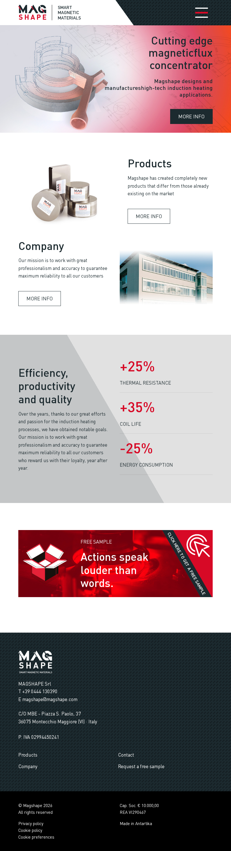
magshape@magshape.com (49, 699)
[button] (198, 545)
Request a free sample (141, 766)
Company (27, 766)
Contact (126, 755)
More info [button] (191, 116)
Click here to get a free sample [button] (186, 563)
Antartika (143, 823)
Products (27, 755)
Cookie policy (30, 830)
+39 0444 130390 (39, 691)
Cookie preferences (36, 836)
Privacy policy (30, 823)
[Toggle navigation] (201, 13)
